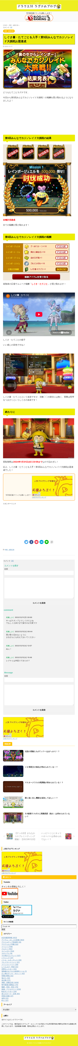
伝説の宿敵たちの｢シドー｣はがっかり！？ (42, 751)
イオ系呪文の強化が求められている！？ (41, 767)
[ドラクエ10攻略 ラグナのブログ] (39, 8)
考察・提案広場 (9, 549)
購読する (8, 877)
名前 (6, 569)
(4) (11, 27)
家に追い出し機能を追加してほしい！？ (41, 798)
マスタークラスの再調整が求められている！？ (44, 782)
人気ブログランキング (39, 497)
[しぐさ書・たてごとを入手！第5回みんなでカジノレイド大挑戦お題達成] (42, 542)
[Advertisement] (39, 118)
